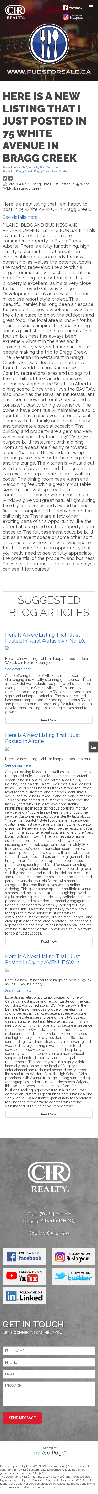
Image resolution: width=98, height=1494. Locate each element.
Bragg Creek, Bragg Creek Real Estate (41, 171)
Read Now (49, 720)
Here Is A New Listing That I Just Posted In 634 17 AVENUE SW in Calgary (42, 962)
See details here (20, 217)
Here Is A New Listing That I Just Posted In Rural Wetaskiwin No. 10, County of (45, 641)
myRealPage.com (49, 1453)
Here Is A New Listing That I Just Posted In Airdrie (42, 738)
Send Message (22, 1418)
